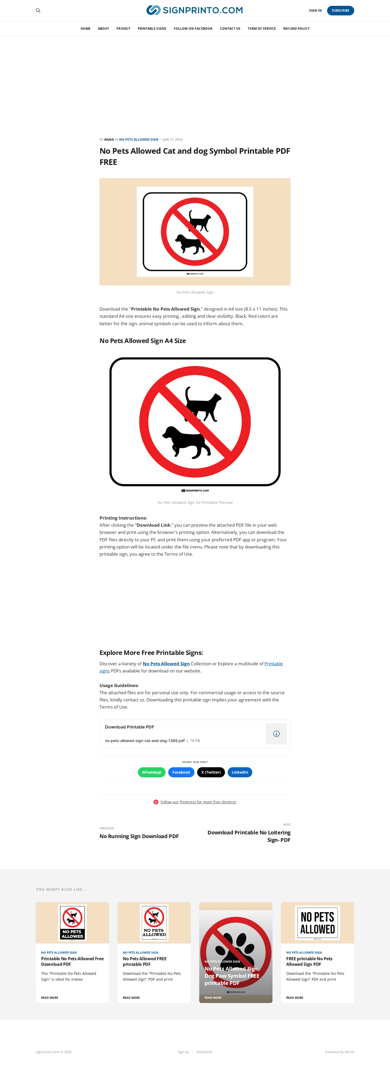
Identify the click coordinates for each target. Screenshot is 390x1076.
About (103, 28)
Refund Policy (296, 28)
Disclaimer (204, 1051)
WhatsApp (151, 772)
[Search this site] (38, 11)
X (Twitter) (211, 772)
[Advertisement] (195, 76)
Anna (109, 139)
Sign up (183, 1051)
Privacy (123, 28)
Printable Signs (152, 28)
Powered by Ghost (339, 1051)
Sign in (315, 10)
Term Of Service (262, 28)
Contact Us (230, 28)
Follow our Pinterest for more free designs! (198, 801)
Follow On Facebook (193, 28)
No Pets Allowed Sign (138, 139)
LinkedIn (240, 772)
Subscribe (341, 10)
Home (85, 28)
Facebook (181, 772)
